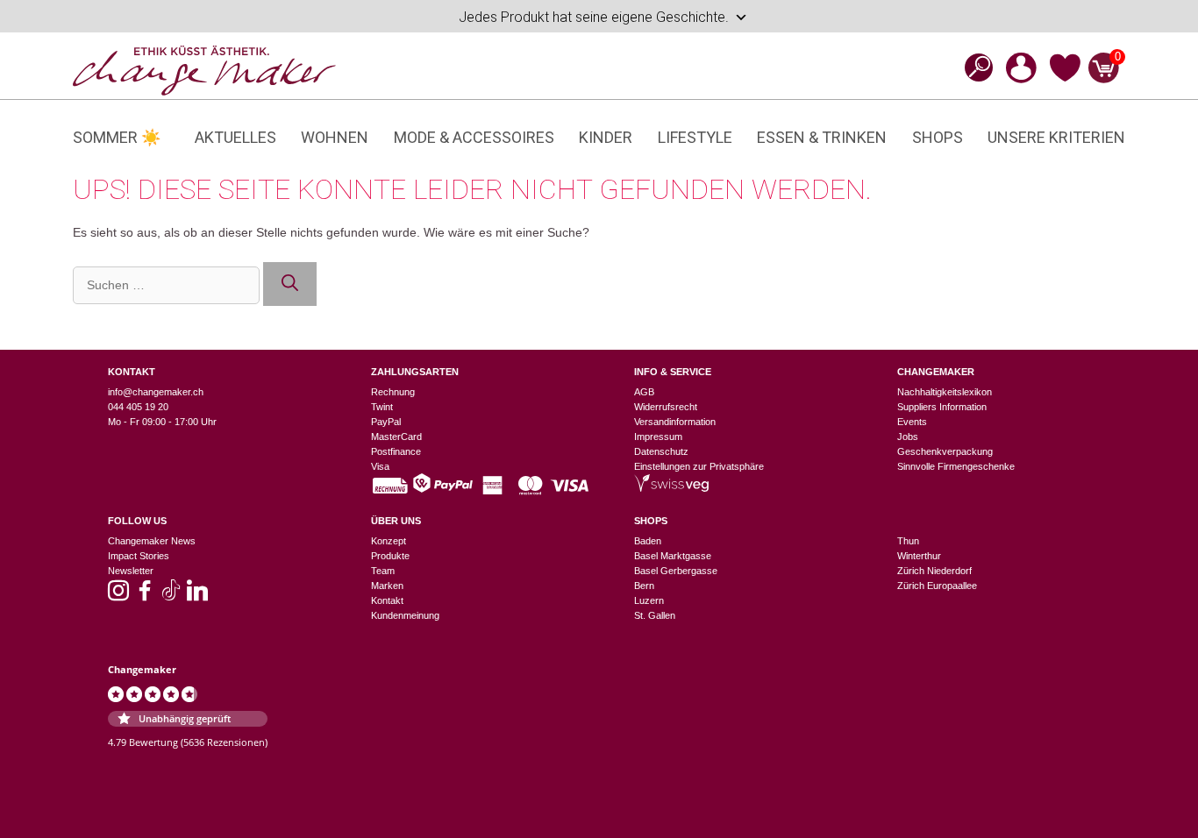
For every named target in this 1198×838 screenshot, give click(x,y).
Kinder (605, 137)
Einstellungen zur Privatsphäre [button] (699, 466)
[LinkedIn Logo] (197, 596)
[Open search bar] (973, 67)
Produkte (390, 555)
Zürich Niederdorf (934, 570)
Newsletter (130, 570)
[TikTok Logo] (171, 596)
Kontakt (387, 600)
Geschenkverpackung (945, 451)
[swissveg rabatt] (671, 488)
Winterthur (919, 555)
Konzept (388, 541)
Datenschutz (661, 451)
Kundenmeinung (405, 615)
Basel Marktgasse (672, 555)
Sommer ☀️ (116, 137)
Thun (908, 541)
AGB (644, 392)
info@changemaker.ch (155, 392)
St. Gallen (654, 615)
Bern (644, 585)
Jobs (907, 436)
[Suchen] (290, 284)
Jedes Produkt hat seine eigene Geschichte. (594, 17)
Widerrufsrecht (665, 406)
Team (383, 570)
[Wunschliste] (1065, 79)
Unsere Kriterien (1056, 137)
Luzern (649, 600)
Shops (937, 137)
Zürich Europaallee (937, 585)
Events (912, 421)
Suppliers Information (942, 406)
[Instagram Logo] (118, 596)
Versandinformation (675, 421)
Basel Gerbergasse (675, 570)
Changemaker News (152, 541)
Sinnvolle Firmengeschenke (956, 466)
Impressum (658, 436)
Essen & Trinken (822, 137)
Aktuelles (235, 137)
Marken (387, 585)
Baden (647, 541)
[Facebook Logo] (144, 596)
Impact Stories (138, 555)
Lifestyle (695, 137)
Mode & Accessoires (474, 137)
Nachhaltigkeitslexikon (944, 392)
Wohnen (334, 137)
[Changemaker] (204, 69)
